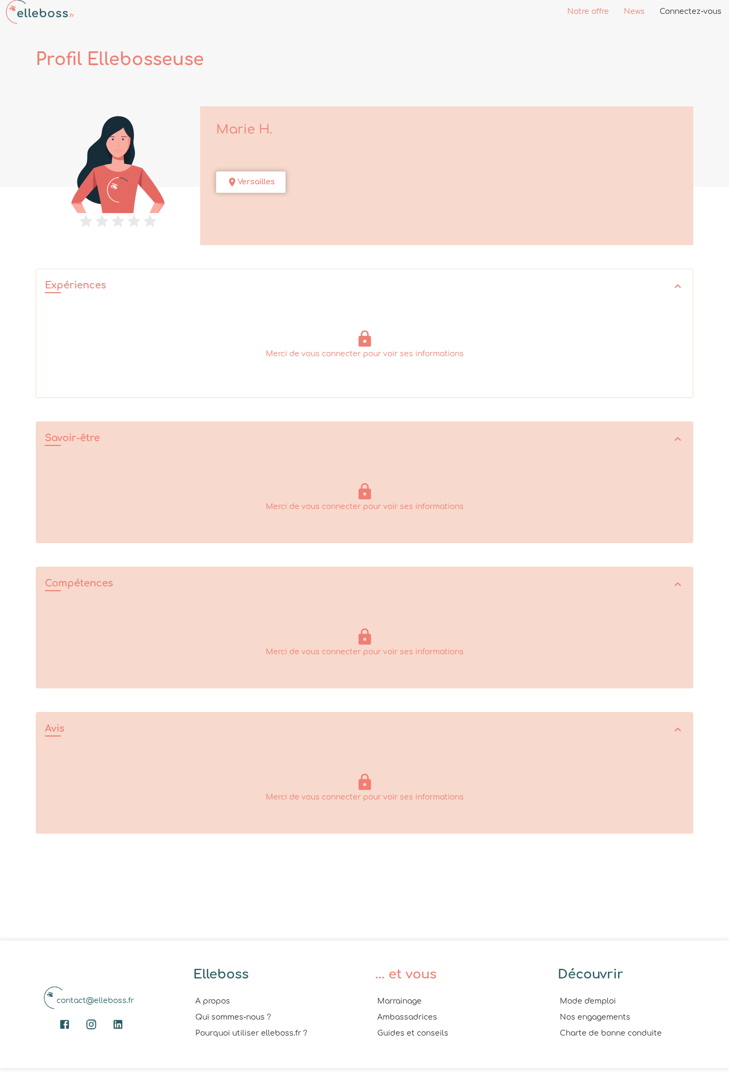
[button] (364, 286)
